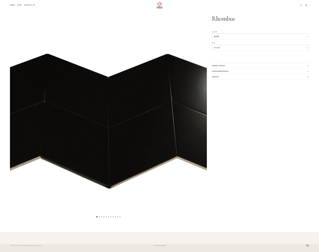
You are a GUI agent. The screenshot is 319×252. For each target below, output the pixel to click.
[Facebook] (307, 245)
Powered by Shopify (35, 245)
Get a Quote (164, 243)
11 (120, 217)
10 (118, 217)
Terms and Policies (159, 245)
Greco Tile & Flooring (22, 245)
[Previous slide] (12, 121)
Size (213, 43)
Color (214, 32)
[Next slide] (204, 121)
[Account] (306, 5)
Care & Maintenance (220, 71)
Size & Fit (215, 77)
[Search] (301, 5)
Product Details (218, 66)
